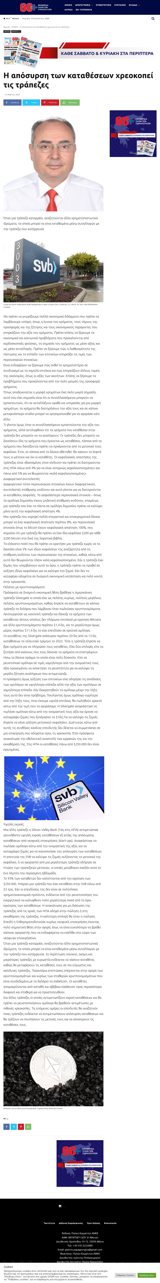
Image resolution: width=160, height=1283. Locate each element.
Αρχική (6, 27)
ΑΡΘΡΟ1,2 (16, 31)
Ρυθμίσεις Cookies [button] (125, 1275)
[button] (153, 18)
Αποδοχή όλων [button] (147, 1275)
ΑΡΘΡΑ (15, 27)
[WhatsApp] (28, 1127)
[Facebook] (6, 1127)
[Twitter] (14, 1127)
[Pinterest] (21, 1127)
